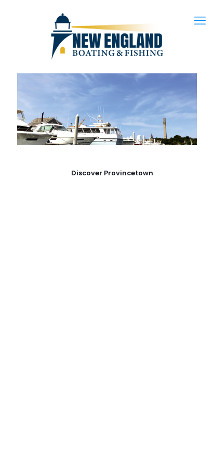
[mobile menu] (200, 21)
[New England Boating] (107, 36)
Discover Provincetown (112, 173)
